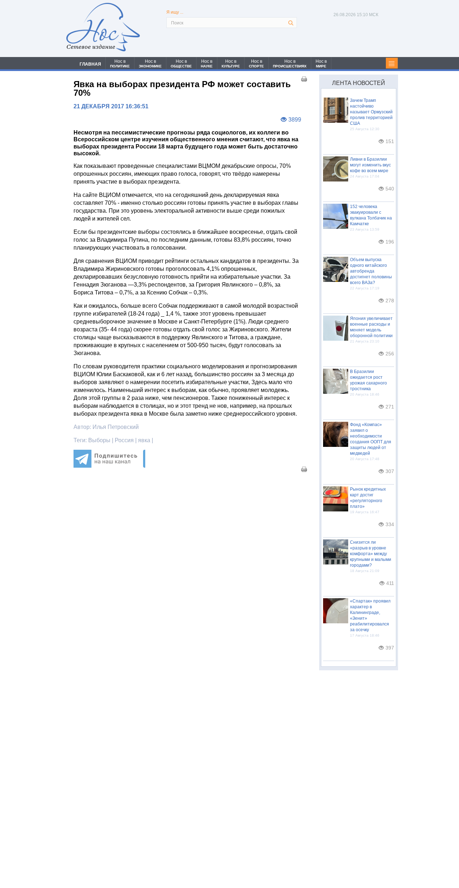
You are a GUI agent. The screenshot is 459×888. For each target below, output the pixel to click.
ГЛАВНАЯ (90, 64)
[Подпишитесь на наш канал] (109, 466)
